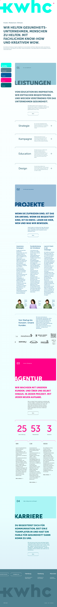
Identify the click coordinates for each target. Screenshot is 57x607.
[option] (19, 336)
